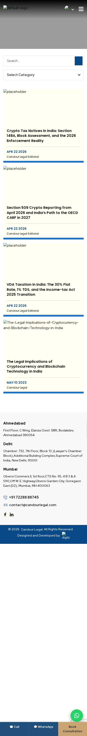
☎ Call (14, 727)
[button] (81, 9)
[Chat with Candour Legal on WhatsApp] (76, 715)
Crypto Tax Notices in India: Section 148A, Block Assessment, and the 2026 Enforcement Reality (41, 135)
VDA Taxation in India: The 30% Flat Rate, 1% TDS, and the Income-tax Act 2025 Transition (41, 289)
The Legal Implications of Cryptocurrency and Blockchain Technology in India (36, 366)
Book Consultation (72, 729)
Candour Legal (32, 529)
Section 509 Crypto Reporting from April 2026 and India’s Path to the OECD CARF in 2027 (42, 212)
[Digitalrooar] (65, 536)
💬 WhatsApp (43, 727)
